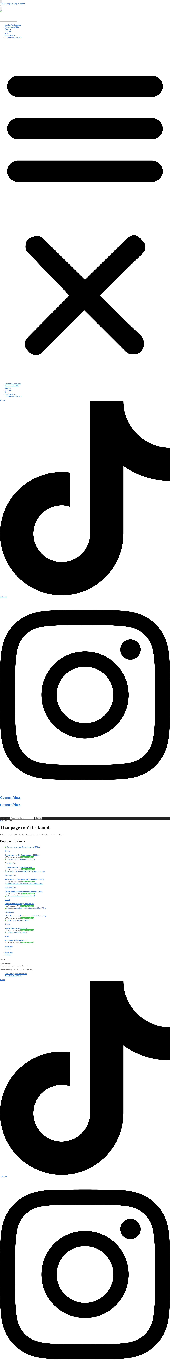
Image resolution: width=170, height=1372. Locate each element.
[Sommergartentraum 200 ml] (70, 932)
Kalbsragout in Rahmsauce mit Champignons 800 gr (25, 879)
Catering (8, 29)
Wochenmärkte (10, 35)
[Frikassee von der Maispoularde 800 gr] (70, 859)
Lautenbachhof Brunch (13, 37)
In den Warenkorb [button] (27, 857)
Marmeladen (9, 912)
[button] (85, 210)
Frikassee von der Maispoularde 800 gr (19, 867)
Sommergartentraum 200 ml (15, 940)
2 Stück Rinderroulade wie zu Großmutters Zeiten (23, 891)
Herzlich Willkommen (13, 25)
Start (1, 820)
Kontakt (8, 948)
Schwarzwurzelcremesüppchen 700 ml (19, 904)
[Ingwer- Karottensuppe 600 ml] (70, 920)
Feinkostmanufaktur (12, 27)
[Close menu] (1, 1)
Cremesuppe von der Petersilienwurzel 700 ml (22, 855)
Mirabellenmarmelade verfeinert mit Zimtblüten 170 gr (26, 916)
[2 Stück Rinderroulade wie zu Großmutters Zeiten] (70, 884)
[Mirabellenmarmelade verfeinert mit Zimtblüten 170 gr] (70, 908)
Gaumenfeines (10, 797)
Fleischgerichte (10, 863)
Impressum (9, 946)
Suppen (7, 851)
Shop (6, 33)
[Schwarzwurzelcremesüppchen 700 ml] (70, 896)
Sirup (7, 936)
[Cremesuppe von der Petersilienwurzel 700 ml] (70, 847)
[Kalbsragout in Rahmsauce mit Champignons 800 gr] (70, 871)
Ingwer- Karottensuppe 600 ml (16, 928)
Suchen (38, 818)
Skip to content (19, 4)
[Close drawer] (1, 8)
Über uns (8, 31)
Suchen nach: (5, 818)
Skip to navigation (6, 4)
